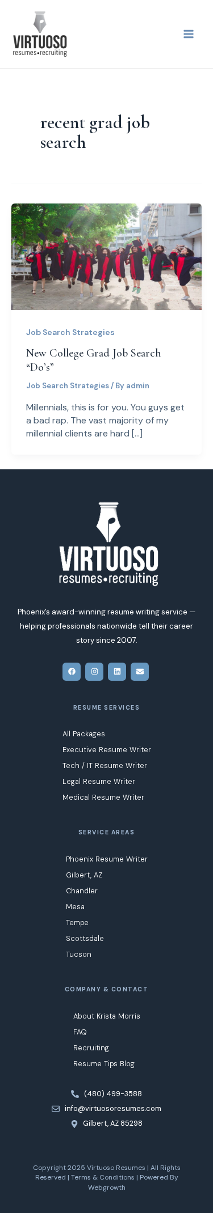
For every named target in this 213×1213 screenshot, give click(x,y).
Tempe (77, 922)
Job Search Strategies (70, 332)
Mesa (75, 906)
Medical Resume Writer (103, 797)
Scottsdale (85, 938)
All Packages (83, 734)
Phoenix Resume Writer (107, 859)
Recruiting (91, 1048)
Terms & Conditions (103, 1177)
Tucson (78, 954)
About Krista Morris (106, 1016)
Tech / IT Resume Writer (104, 765)
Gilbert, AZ (84, 875)
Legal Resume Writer (98, 781)
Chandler (82, 891)
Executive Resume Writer (106, 749)
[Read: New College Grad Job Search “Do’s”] (106, 255)
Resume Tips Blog (104, 1063)
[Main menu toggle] (189, 34)
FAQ (80, 1032)
